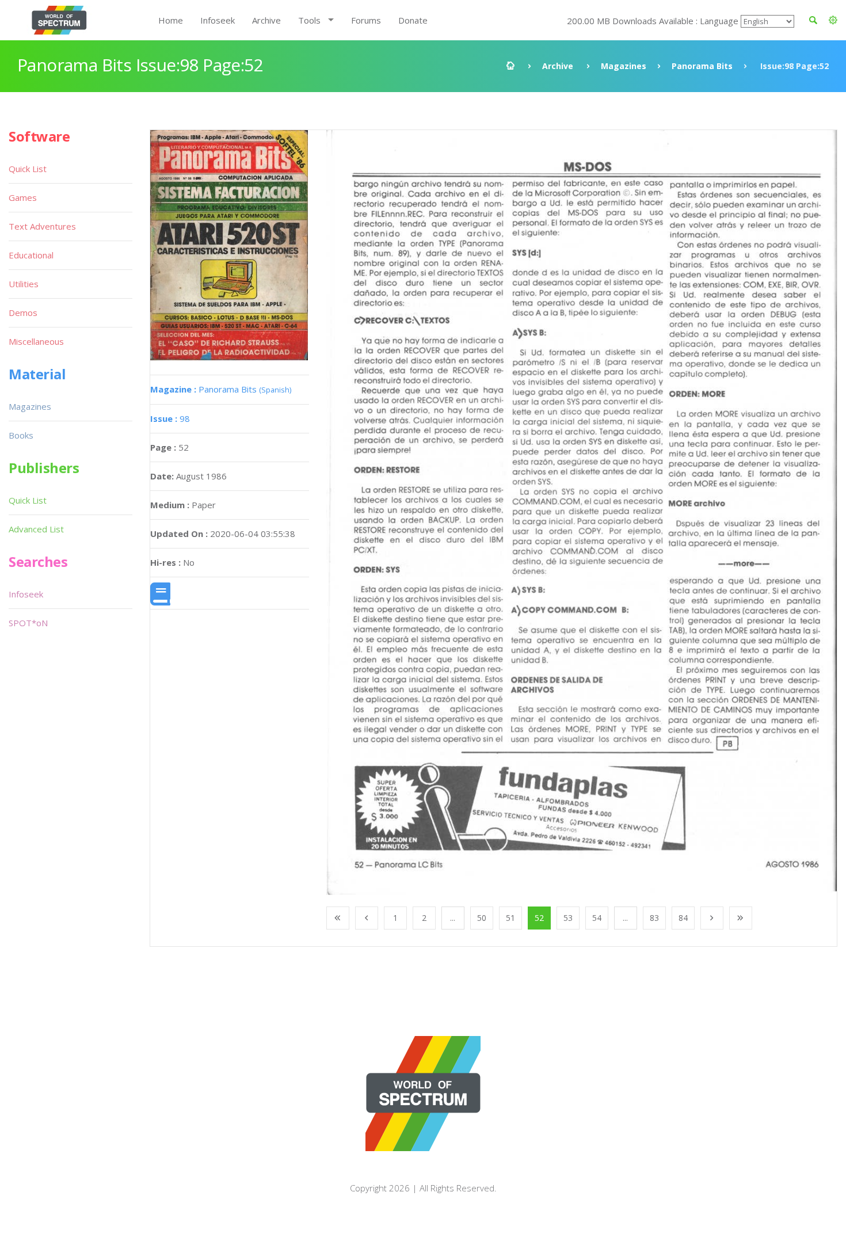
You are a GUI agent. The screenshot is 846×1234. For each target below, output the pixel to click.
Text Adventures (42, 226)
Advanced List (36, 529)
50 (481, 917)
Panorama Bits (702, 65)
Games (23, 197)
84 (683, 917)
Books (21, 435)
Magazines (623, 65)
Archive (266, 20)
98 (170, 418)
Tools (309, 20)
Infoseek (217, 20)
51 (510, 917)
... (452, 917)
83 (654, 917)
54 (596, 917)
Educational (31, 255)
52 (539, 917)
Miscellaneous (36, 341)
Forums (366, 20)
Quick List (28, 168)
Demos (23, 312)
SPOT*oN (28, 623)
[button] (833, 20)
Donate (413, 20)
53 (568, 917)
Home (170, 20)
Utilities (24, 284)
